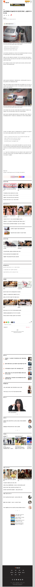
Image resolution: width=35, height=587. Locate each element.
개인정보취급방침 (17, 582)
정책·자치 (11, 572)
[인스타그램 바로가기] (18, 579)
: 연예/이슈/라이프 (7, 493)
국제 (23, 570)
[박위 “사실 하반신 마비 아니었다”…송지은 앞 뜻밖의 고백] (30, 497)
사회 (3, 9)
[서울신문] (6, 2)
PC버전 (23, 582)
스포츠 (16, 574)
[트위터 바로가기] (14, 579)
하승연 (4, 18)
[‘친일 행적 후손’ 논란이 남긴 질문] (30, 421)
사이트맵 (21, 582)
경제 (19, 570)
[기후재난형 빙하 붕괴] (30, 426)
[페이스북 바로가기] (12, 579)
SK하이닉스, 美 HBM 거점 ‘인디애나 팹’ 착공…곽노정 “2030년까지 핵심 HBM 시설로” (17, 136)
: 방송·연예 (6, 467)
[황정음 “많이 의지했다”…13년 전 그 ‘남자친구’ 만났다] (30, 502)
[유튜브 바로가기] (16, 579)
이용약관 (14, 582)
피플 (11, 574)
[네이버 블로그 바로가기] (22, 579)
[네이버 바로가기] (20, 579)
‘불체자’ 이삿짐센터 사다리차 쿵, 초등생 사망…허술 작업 (12, 138)
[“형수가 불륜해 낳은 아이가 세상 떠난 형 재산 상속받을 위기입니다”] (30, 507)
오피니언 (4, 417)
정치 (11, 570)
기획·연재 (4, 434)
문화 (15, 572)
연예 (19, 574)
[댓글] (11, 15)
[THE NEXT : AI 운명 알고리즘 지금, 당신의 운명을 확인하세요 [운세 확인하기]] (17, 177)
